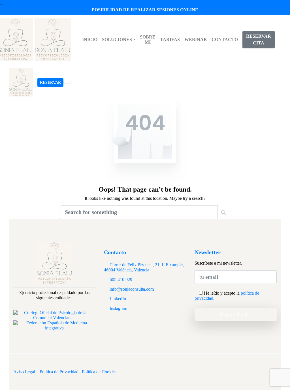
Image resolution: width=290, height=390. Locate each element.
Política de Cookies (99, 371)
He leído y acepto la (227, 296)
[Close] (1, 2)
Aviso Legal (24, 371)
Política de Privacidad (59, 371)
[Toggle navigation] (67, 82)
